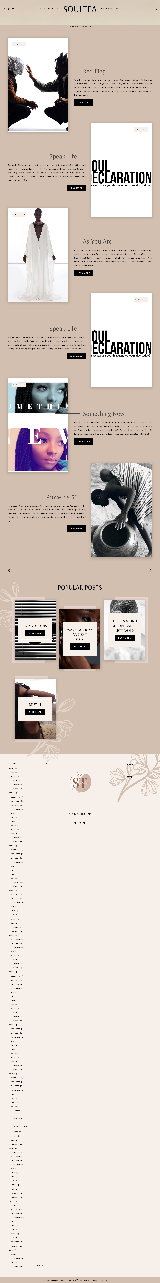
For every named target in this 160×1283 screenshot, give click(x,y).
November (17, 801)
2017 (12, 1201)
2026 (12, 768)
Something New (104, 413)
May (14, 772)
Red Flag (94, 71)
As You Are (97, 241)
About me (53, 9)
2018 (12, 1148)
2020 (12, 1025)
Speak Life (63, 156)
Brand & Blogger (90, 1280)
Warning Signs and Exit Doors (80, 634)
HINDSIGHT (106, 9)
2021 (12, 972)
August (16, 813)
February (16, 784)
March (15, 780)
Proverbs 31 (61, 497)
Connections (35, 625)
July (14, 817)
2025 (12, 793)
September (17, 809)
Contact (120, 9)
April (14, 776)
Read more (84, 102)
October (16, 805)
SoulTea (80, 8)
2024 (12, 846)
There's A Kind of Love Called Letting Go (125, 625)
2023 (12, 890)
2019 (12, 1074)
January (16, 789)
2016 (12, 1250)
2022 (12, 935)
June (14, 821)
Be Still (35, 704)
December (16, 797)
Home (43, 9)
